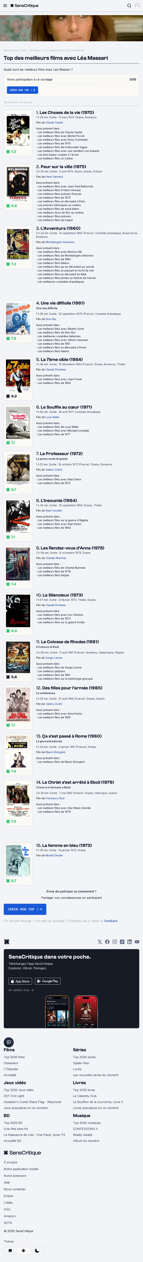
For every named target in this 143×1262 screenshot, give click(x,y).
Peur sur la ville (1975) (63, 166)
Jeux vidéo (15, 1082)
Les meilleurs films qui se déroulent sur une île (66, 266)
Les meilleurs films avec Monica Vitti (60, 251)
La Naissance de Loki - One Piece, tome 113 (34, 1135)
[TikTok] (122, 943)
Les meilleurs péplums (51, 671)
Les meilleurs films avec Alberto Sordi (61, 328)
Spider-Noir (81, 1063)
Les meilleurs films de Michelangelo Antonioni (65, 255)
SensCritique (11, 50)
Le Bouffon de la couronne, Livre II (98, 1102)
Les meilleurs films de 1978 (54, 571)
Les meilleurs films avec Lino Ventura (60, 614)
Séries (79, 1049)
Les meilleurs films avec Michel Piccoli (61, 136)
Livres (79, 1082)
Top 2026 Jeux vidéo (19, 1090)
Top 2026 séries (84, 1057)
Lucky (77, 1069)
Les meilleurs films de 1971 (54, 434)
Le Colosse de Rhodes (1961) (70, 641)
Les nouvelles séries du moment (95, 1075)
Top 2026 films (14, 1057)
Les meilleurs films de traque (55, 220)
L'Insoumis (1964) (59, 500)
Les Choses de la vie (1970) (67, 112)
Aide (7, 1182)
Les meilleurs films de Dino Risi (56, 332)
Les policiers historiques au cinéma (59, 205)
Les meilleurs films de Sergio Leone (60, 667)
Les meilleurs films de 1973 (54, 618)
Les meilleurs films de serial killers (58, 208)
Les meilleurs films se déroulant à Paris (61, 201)
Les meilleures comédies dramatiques (61, 281)
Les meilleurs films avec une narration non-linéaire (68, 150)
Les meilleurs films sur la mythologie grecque (65, 678)
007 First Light (14, 1096)
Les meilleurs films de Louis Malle (58, 426)
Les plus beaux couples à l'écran (58, 154)
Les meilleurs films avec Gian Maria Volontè (64, 808)
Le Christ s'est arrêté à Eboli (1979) (78, 782)
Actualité (10, 1075)
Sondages (35, 50)
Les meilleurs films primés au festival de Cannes (67, 277)
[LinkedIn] (129, 943)
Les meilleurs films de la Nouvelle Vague (62, 147)
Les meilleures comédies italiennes (59, 336)
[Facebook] (107, 943)
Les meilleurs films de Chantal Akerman (61, 567)
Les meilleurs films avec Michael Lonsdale (63, 430)
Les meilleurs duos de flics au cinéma (61, 212)
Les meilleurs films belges (53, 575)
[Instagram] (114, 943)
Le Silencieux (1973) (63, 595)
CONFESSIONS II (85, 1129)
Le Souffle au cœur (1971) (66, 407)
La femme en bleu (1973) (67, 845)
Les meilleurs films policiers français (60, 193)
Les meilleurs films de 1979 (54, 811)
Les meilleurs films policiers (54, 216)
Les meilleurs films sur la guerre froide (61, 622)
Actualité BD (12, 1141)
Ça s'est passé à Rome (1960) (72, 736)
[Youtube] (137, 943)
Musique (81, 1115)
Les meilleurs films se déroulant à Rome (62, 347)
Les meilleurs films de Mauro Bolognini (61, 761)
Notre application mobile (21, 1169)
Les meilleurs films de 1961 (54, 343)
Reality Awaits (82, 1135)
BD (7, 1115)
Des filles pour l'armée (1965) (72, 688)
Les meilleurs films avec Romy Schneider (63, 139)
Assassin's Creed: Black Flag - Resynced (32, 1102)
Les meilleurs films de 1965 (54, 717)
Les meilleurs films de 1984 (54, 382)
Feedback (111, 921)
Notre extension (15, 1176)
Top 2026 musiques (87, 1123)
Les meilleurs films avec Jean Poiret (60, 379)
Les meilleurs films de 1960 (54, 259)
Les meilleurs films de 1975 (54, 197)
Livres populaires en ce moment (95, 1108)
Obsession (11, 1063)
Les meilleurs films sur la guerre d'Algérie (63, 520)
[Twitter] (100, 943)
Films (24, 50)
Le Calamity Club (85, 1096)
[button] (137, 5)
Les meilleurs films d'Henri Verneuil (59, 190)
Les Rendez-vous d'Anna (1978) (72, 548)
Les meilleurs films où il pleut (55, 158)
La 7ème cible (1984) (62, 359)
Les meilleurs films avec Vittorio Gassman (63, 340)
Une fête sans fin (16, 1129)
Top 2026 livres (84, 1090)
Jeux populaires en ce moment (26, 1108)
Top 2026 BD (13, 1123)
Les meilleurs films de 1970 (54, 143)
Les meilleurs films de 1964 (54, 527)
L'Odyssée (11, 1069)
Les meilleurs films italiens (53, 263)
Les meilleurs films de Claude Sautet (60, 132)
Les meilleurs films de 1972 (54, 483)
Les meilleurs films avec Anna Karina (60, 713)
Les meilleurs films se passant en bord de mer (66, 270)
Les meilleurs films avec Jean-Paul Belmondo (65, 186)
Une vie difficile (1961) (63, 303)
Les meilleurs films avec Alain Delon (59, 479)
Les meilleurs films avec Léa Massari (64, 50)
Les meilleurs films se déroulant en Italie (62, 274)
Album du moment (86, 1141)
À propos (10, 1162)
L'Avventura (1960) (60, 228)
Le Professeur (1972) (61, 453)
